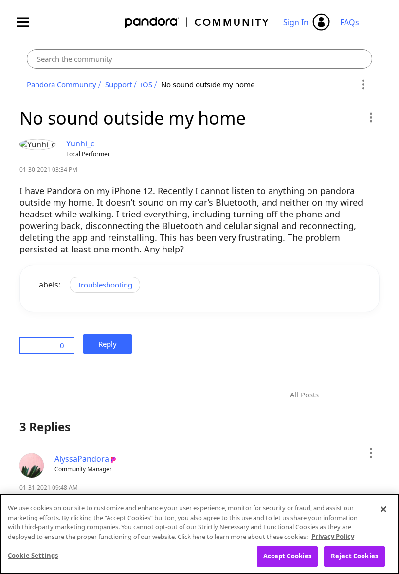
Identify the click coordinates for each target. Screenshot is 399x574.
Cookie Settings (33, 555)
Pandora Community (197, 22)
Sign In (295, 22)
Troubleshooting (104, 284)
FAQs (349, 22)
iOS (146, 84)
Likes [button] (36, 345)
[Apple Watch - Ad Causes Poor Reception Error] (356, 395)
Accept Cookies (287, 556)
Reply (110, 344)
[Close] (383, 509)
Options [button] (363, 84)
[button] (371, 117)
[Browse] (27, 22)
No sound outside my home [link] (207, 84)
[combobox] (199, 59)
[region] (199, 534)
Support (118, 84)
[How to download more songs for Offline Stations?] (339, 395)
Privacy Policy (332, 536)
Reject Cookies (354, 556)
